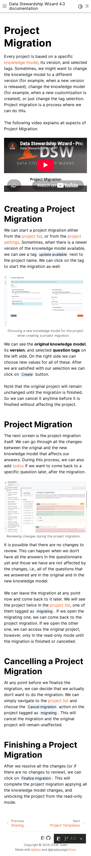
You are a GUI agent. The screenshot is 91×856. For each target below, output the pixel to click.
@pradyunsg (57, 849)
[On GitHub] (48, 839)
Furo (72, 849)
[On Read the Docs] (42, 839)
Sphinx (36, 849)
